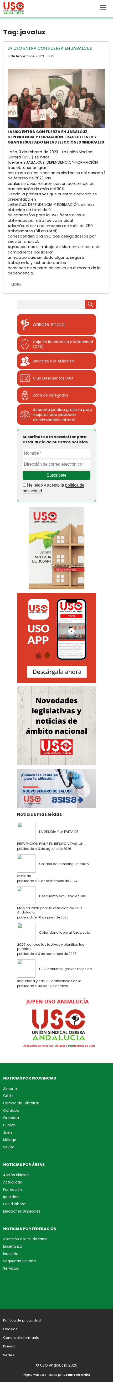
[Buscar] (90, 304)
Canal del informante (21, 1337)
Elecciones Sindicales (21, 1211)
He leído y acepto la (53, 488)
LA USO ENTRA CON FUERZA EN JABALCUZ (50, 48)
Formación (12, 1189)
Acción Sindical (16, 1174)
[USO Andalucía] (13, 9)
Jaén (7, 1132)
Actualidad (12, 1182)
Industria (10, 1253)
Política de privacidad (22, 1320)
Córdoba (11, 1110)
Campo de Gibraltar (21, 1103)
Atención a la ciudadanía (25, 1239)
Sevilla (8, 1147)
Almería (10, 1088)
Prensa (9, 1346)
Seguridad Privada (19, 1261)
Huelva (9, 1125)
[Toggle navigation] (103, 8)
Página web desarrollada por (56, 1375)
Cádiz (8, 1095)
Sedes (8, 1355)
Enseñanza (12, 1246)
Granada (11, 1117)
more (16, 284)
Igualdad (11, 1196)
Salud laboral (14, 1204)
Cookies (10, 1328)
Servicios (11, 1268)
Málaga (9, 1139)
